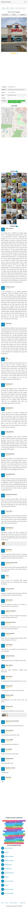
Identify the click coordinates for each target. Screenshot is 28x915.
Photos (14, 14)
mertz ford (6, 835)
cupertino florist (11, 835)
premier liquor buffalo (8, 840)
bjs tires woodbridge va (18, 826)
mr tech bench (21, 840)
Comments (22, 14)
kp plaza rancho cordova (18, 837)
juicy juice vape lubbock (9, 837)
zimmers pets (16, 834)
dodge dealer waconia (19, 828)
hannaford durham (9, 826)
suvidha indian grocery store (9, 843)
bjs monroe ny (15, 840)
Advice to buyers (13, 902)
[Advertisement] (14, 70)
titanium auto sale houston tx (10, 841)
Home (3, 8)
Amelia (12, 8)
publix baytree (22, 834)
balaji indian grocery (17, 829)
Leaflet (25, 136)
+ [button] (3, 109)
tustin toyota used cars (10, 825)
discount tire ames (21, 831)
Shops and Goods (6, 2)
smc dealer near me (18, 838)
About (6, 902)
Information (5, 14)
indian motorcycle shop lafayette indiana (10, 831)
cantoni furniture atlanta (10, 838)
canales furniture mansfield (9, 828)
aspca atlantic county (14, 820)
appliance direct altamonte (9, 823)
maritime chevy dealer (18, 825)
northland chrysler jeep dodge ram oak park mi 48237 (14, 832)
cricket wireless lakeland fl (10, 822)
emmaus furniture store (19, 823)
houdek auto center (22, 820)
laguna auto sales (19, 822)
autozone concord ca (19, 841)
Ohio (8, 8)
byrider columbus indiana (19, 843)
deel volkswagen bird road (19, 835)
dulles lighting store (6, 820)
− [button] (3, 111)
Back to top (22, 902)
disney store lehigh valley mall (8, 834)
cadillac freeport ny (10, 829)
